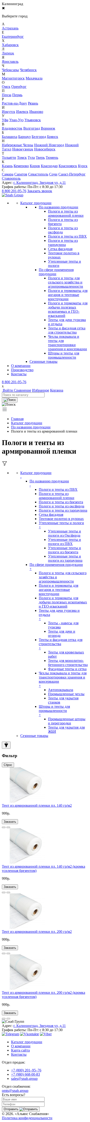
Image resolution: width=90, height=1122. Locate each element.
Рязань (33, 103)
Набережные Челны (17, 145)
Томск (22, 157)
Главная (17, 419)
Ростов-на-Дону (14, 103)
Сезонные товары (34, 736)
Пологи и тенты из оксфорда (61, 506)
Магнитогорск (13, 78)
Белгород (39, 137)
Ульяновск (32, 120)
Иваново (36, 112)
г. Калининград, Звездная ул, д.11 (39, 183)
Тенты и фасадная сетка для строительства (66, 330)
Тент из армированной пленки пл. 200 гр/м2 (37, 932)
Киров (35, 166)
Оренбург (19, 87)
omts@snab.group (15, 1091)
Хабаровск (10, 45)
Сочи (53, 174)
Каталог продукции (26, 423)
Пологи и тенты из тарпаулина (63, 243)
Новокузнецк (22, 149)
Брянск (52, 137)
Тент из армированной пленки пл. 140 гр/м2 (37, 805)
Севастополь (38, 174)
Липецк (8, 53)
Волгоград (31, 128)
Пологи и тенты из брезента (61, 502)
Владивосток (12, 128)
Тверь (40, 157)
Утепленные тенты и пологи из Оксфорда (64, 533)
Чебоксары (10, 70)
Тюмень (52, 157)
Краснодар (49, 166)
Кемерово (21, 166)
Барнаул (24, 137)
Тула (31, 157)
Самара (7, 174)
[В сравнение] (4, 827)
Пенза (6, 95)
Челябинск (28, 70)
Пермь (17, 95)
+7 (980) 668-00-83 (25, 1074)
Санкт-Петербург (72, 174)
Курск (82, 166)
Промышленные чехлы (66, 694)
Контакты (19, 374)
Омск (6, 87)
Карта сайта (20, 1050)
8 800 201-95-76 (14, 191)
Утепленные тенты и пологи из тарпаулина (65, 558)
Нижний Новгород (49, 145)
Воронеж (48, 128)
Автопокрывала (60, 690)
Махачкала (34, 78)
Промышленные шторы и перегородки (66, 721)
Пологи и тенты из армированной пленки (66, 213)
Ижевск (22, 112)
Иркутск (8, 112)
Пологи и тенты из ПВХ (67, 236)
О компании (20, 366)
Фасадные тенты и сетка (67, 669)
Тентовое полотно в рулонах (61, 519)
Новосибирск (44, 149)
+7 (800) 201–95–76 (26, 1070)
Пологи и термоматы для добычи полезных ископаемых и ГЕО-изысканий (67, 309)
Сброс (8, 765)
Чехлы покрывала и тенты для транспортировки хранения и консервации (67, 343)
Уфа (5, 120)
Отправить (11, 1109)
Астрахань (10, 28)
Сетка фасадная (60, 249)
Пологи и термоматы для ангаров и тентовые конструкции (67, 295)
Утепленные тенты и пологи (61, 525)
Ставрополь (11, 178)
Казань (7, 166)
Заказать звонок (39, 191)
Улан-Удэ (16, 120)
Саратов (20, 174)
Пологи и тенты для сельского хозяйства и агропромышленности (65, 282)
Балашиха (9, 137)
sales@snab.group (24, 1079)
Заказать (10, 821)
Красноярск (68, 166)
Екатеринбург (13, 36)
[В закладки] (8, 827)
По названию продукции (58, 207)
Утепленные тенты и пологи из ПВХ (64, 542)
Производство (22, 370)
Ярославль (10, 62)
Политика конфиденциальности (27, 1118)
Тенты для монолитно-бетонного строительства (68, 663)
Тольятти (9, 157)
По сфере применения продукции (56, 272)
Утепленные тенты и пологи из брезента (64, 550)
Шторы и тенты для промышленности (63, 355)
